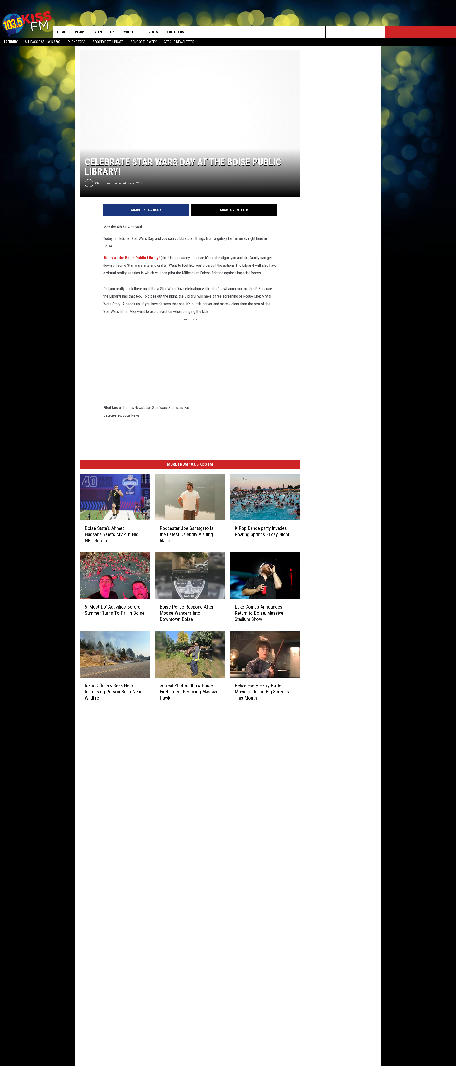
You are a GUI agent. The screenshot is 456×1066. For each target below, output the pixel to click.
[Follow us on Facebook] (355, 32)
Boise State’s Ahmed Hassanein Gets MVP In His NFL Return (111, 534)
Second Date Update (108, 42)
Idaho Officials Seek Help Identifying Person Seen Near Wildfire (113, 691)
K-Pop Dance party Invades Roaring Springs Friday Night (262, 531)
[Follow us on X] (367, 32)
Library (128, 407)
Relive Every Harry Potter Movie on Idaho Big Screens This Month (262, 691)
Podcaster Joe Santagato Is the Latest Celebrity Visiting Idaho (187, 534)
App (112, 32)
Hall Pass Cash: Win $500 (42, 42)
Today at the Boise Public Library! (131, 257)
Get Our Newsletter (179, 42)
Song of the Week (144, 42)
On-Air (79, 32)
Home (61, 32)
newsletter (143, 407)
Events (152, 32)
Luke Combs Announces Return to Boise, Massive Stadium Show (259, 613)
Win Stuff (131, 32)
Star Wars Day (179, 407)
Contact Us (175, 32)
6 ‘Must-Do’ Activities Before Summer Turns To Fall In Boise (114, 610)
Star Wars (159, 407)
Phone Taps (76, 42)
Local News (131, 415)
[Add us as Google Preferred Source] (343, 32)
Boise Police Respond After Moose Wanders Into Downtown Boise (187, 613)
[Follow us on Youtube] (379, 32)
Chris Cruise (102, 183)
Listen (97, 32)
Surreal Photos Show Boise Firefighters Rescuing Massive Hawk (189, 691)
